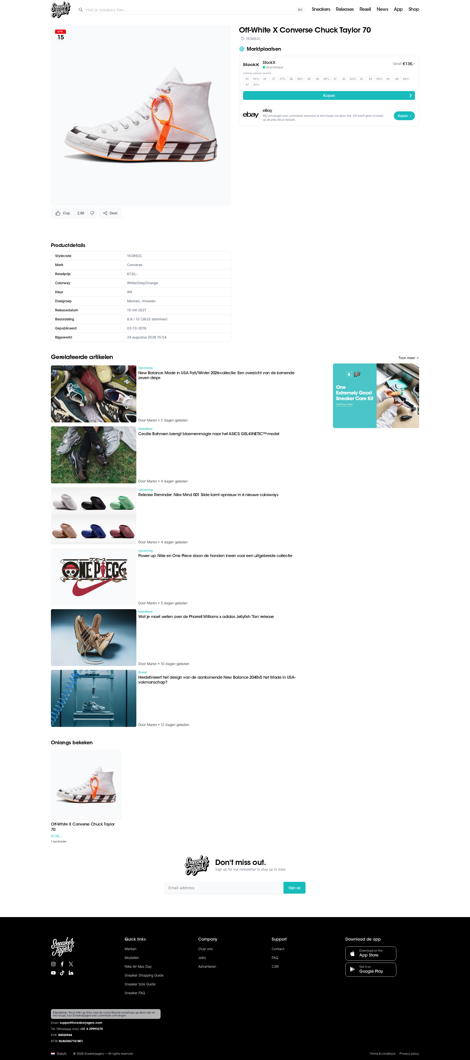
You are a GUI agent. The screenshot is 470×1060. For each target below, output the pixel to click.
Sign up (294, 887)
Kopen (367, 95)
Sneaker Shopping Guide (144, 975)
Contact (278, 949)
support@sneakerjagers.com (81, 1023)
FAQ (275, 957)
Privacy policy (409, 1053)
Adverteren (207, 966)
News (382, 10)
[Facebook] (62, 964)
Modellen (132, 957)
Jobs (202, 957)
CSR (275, 966)
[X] (71, 964)
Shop (414, 10)
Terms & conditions (383, 1053)
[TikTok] (62, 972)
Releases (344, 10)
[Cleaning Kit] (376, 395)
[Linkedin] (71, 972)
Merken (130, 949)
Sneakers (321, 10)
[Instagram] (53, 964)
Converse (134, 265)
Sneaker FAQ (135, 993)
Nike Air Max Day (138, 966)
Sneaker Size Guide (140, 984)
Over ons (205, 949)
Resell (365, 10)
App (398, 10)
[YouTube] (53, 972)
